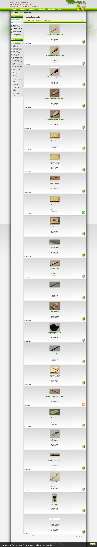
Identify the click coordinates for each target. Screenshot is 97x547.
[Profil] (78, 8)
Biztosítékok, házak (17, 49)
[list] (82, 20)
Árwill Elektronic (14, 12)
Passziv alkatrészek (17, 80)
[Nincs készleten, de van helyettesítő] (83, 212)
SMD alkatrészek (17, 93)
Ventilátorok (15, 90)
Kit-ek (14, 72)
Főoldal (14, 9)
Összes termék (16, 42)
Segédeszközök (16, 64)
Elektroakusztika (17, 52)
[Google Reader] (82, 536)
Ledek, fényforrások (17, 73)
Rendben (92, 544)
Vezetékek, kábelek (17, 92)
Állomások (15, 58)
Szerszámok (15, 83)
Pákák (14, 63)
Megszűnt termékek (17, 95)
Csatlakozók (15, 51)
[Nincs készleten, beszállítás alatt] (83, 404)
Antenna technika (17, 48)
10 (34, 20)
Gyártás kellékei (16, 69)
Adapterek (15, 46)
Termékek (21, 12)
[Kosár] (83, 8)
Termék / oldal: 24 (48, 20)
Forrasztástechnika (28, 12)
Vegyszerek (15, 89)
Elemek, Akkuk (16, 54)
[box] (81, 20)
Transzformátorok (17, 87)
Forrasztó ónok (16, 60)
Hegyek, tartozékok (17, 61)
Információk (32, 9)
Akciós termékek (16, 43)
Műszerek (15, 75)
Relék (14, 81)
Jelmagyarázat (51, 9)
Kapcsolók (15, 70)
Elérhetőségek (41, 9)
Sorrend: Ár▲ (40, 20)
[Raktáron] (84, 42)
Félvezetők (15, 55)
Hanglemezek (22, 9)
